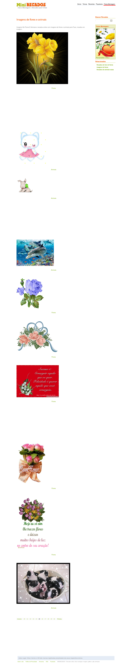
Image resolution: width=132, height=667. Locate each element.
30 (54, 619)
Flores (54, 88)
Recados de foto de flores (105, 65)
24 (36, 619)
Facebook (52, 661)
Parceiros (41, 661)
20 (24, 619)
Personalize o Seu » (103, 58)
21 (27, 619)
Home (79, 4)
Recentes (91, 4)
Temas (85, 4)
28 (48, 619)
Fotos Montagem (109, 4)
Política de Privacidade (31, 661)
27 (45, 619)
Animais (53, 169)
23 (33, 619)
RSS (47, 661)
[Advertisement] (54, 14)
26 (42, 619)
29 (51, 619)
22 (30, 619)
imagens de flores (102, 67)
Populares (99, 4)
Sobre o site (21, 661)
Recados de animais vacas (105, 70)
